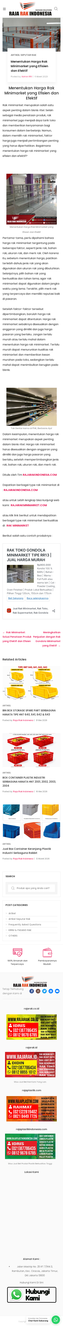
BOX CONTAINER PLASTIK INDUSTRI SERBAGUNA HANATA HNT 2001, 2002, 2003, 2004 (29, 782)
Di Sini (40, 1282)
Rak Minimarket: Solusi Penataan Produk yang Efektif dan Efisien (17, 637)
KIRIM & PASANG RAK (20, 930)
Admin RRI (27, 76)
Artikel (7, 705)
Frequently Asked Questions (25, 924)
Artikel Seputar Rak (23, 55)
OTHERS (13, 935)
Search (56, 8)
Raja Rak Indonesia (23, 720)
